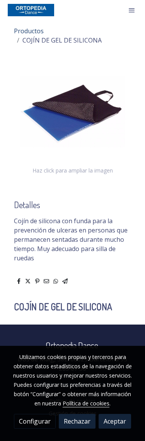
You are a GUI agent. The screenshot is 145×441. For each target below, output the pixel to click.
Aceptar (115, 421)
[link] (31, 10)
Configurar (35, 421)
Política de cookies (86, 403)
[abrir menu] (132, 10)
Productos (29, 31)
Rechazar (77, 421)
